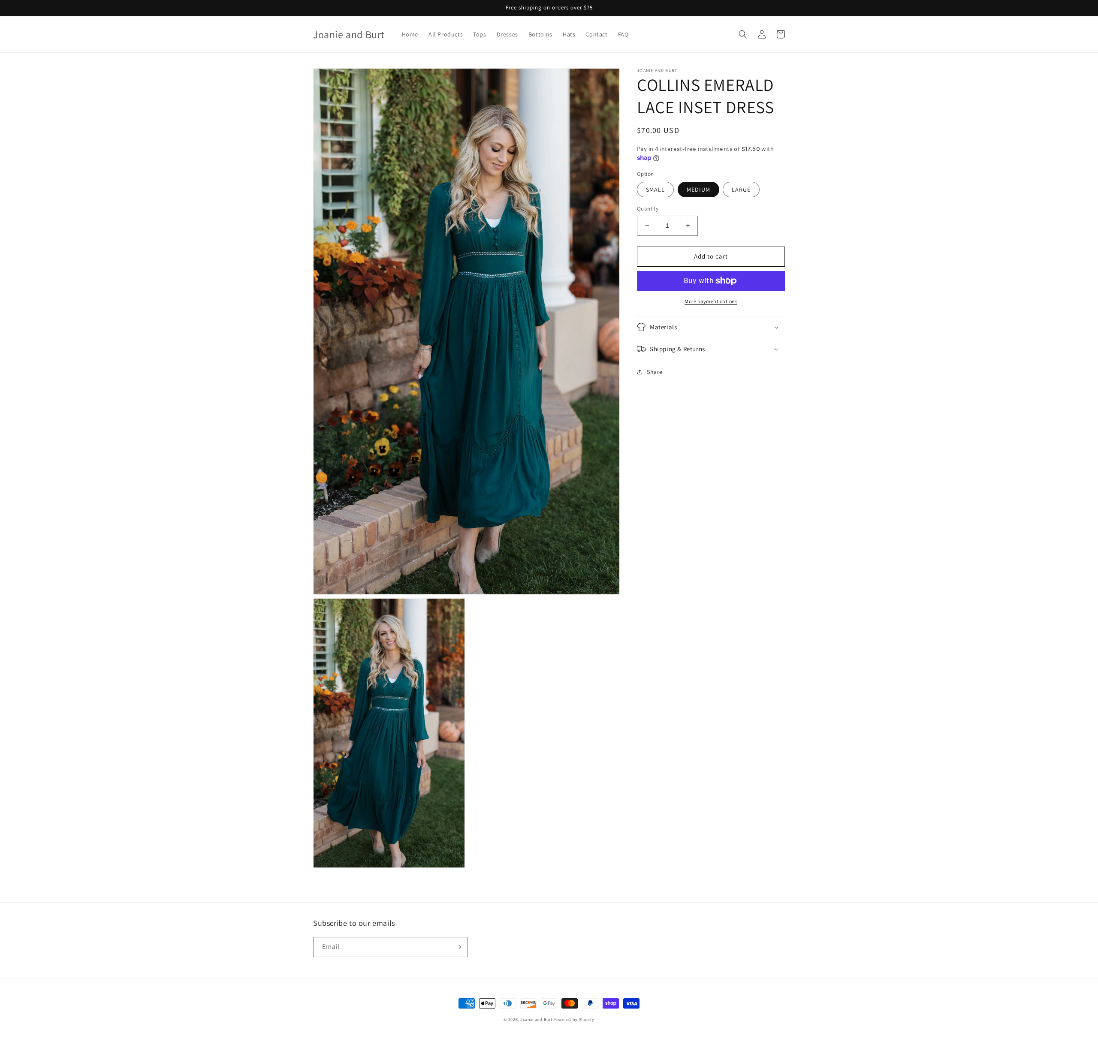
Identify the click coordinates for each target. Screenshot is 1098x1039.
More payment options (711, 301)
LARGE (741, 189)
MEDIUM (698, 189)
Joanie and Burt (536, 1019)
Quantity (647, 208)
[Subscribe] (457, 947)
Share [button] (655, 372)
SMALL (655, 189)
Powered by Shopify (573, 1019)
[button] (742, 34)
